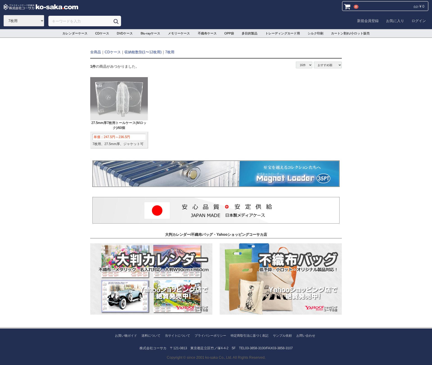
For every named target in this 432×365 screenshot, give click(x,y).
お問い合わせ (305, 335)
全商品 (95, 52)
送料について (151, 335)
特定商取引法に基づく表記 (249, 335)
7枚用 (169, 52)
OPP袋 (229, 33)
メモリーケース (179, 33)
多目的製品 (249, 33)
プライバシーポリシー (210, 335)
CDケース (102, 33)
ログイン (419, 21)
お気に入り (395, 21)
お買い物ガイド (126, 335)
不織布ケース (207, 33)
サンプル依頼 (282, 335)
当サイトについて (177, 335)
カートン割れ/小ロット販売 (350, 33)
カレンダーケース (75, 33)
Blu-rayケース (150, 33)
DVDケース (125, 33)
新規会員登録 (368, 21)
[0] (348, 6)
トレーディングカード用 (282, 33)
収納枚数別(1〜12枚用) (143, 52)
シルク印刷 (315, 33)
